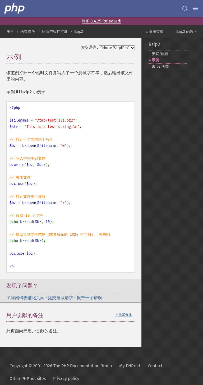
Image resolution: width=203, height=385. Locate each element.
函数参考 (27, 31)
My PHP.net (129, 365)
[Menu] (195, 8)
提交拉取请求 (60, 297)
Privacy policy (66, 378)
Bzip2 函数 (160, 66)
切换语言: (89, 47)
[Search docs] (185, 8)
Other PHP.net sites (28, 378)
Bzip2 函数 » (186, 31)
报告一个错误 (89, 297)
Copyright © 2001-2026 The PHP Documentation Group (61, 365)
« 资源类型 (155, 31)
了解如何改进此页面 (25, 297)
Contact (155, 365)
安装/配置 (160, 54)
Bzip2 (78, 31)
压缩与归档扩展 (55, 31)
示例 (155, 60)
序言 (10, 31)
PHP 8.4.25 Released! (101, 21)
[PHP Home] (14, 8)
